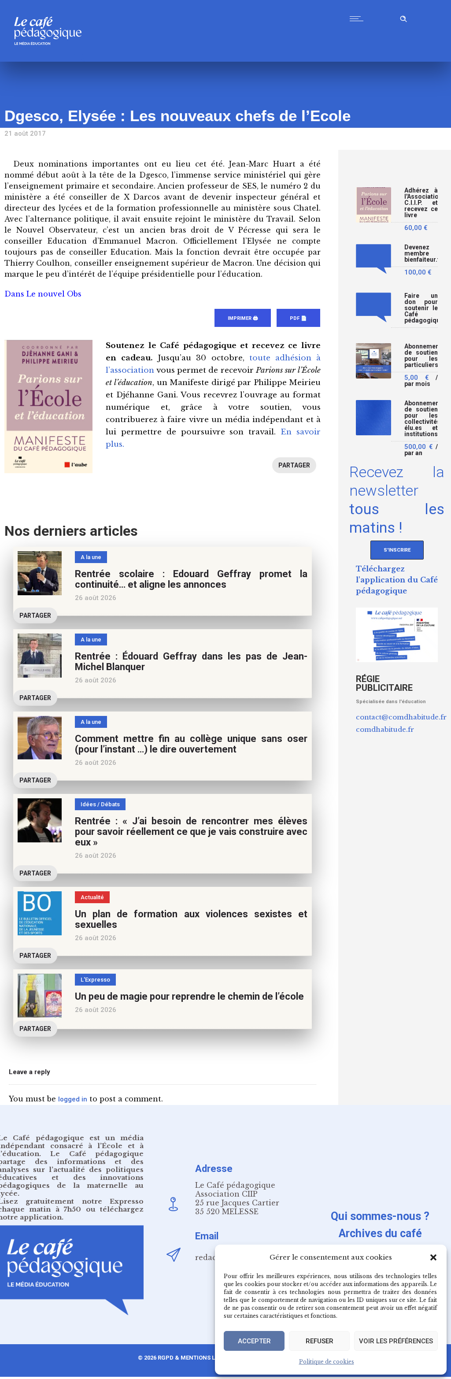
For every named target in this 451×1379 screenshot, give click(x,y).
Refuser (319, 1341)
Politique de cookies (326, 1361)
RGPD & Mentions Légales (197, 1357)
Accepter (254, 1341)
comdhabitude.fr (385, 729)
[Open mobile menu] (358, 18)
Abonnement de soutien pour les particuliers (421, 355)
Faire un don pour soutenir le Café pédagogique (421, 308)
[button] (433, 1257)
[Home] (51, 59)
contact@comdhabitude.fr (401, 717)
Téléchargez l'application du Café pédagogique (397, 579)
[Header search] (403, 17)
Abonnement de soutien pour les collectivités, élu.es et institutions (421, 418)
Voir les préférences (396, 1341)
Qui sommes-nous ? (380, 1216)
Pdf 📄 (298, 318)
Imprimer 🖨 (243, 318)
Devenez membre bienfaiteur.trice (421, 253)
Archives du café (380, 1233)
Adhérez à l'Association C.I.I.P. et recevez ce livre (421, 203)
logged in (72, 1099)
